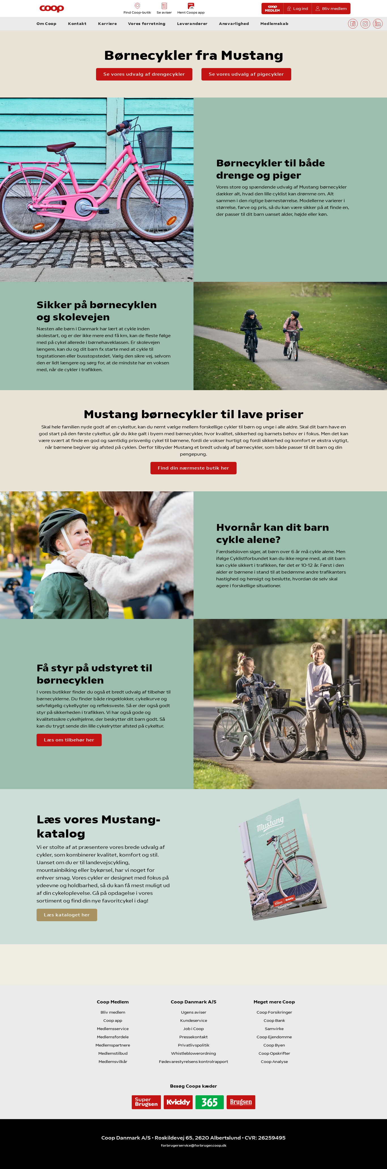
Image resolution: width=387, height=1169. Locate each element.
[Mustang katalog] (283, 866)
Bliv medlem (334, 8)
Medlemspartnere (112, 1045)
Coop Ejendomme (274, 1037)
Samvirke (274, 1028)
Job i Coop (193, 1028)
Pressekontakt (193, 1037)
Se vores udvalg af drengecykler (144, 74)
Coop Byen (274, 1045)
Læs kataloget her (67, 915)
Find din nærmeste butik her (193, 468)
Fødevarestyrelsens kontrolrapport (193, 1061)
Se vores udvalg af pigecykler (246, 74)
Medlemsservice (113, 1028)
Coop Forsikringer (274, 1012)
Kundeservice (193, 1020)
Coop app (112, 1020)
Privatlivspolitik (193, 1045)
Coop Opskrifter (274, 1053)
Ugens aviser (193, 1012)
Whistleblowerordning (193, 1053)
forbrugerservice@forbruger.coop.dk (193, 1145)
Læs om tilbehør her (69, 740)
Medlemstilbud (112, 1053)
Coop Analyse (274, 1061)
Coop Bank (274, 1020)
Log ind (300, 8)
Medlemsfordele (113, 1037)
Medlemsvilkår (113, 1061)
